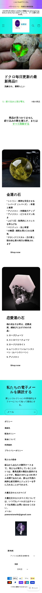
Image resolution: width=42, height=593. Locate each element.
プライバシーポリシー (14, 450)
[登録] (34, 412)
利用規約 (8, 445)
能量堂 (17, 586)
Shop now (15, 252)
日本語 (19, 569)
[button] (3, 25)
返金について (10, 439)
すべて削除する (21, 123)
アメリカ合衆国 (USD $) (19, 556)
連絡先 (7, 428)
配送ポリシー (10, 434)
